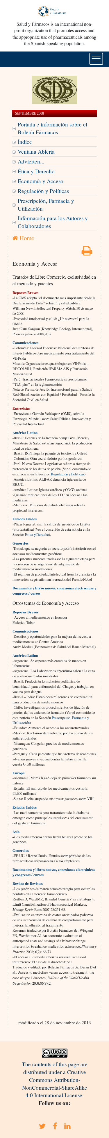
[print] (87, 252)
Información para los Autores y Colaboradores (53, 221)
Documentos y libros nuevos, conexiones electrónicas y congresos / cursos (54, 590)
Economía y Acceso (40, 181)
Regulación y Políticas (43, 190)
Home (26, 238)
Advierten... (31, 161)
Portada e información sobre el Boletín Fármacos (52, 128)
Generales (20, 850)
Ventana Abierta (36, 151)
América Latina (24, 432)
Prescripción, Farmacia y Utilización (46, 204)
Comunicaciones (25, 342)
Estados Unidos (24, 807)
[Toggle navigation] (96, 59)
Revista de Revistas (27, 883)
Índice (25, 141)
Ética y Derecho (36, 171)
